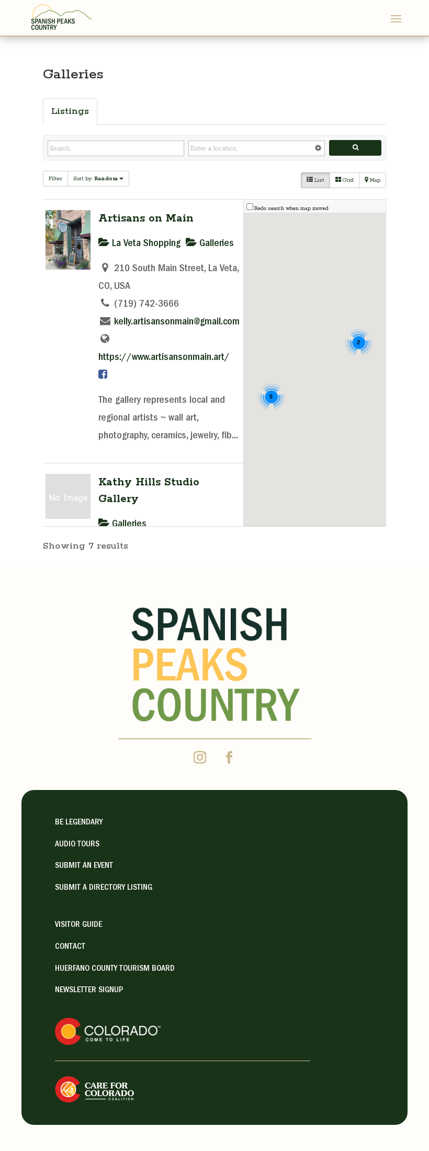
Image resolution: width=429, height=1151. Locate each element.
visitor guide (78, 925)
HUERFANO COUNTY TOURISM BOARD (115, 969)
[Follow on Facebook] (229, 757)
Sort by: (95, 178)
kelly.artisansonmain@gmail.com (177, 322)
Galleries (215, 244)
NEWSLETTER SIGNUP (89, 990)
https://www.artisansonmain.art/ (164, 358)
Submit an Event (84, 866)
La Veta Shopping (144, 244)
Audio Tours (77, 845)
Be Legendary (79, 823)
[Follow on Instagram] (199, 757)
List (318, 180)
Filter (55, 178)
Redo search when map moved (291, 208)
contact (70, 947)
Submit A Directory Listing (103, 888)
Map (374, 180)
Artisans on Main (146, 218)
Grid (347, 180)
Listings (70, 111)
